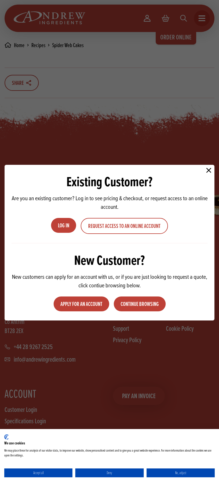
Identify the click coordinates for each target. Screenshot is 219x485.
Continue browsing (140, 304)
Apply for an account (81, 304)
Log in (63, 225)
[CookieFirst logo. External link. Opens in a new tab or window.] (6, 437)
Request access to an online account (124, 226)
